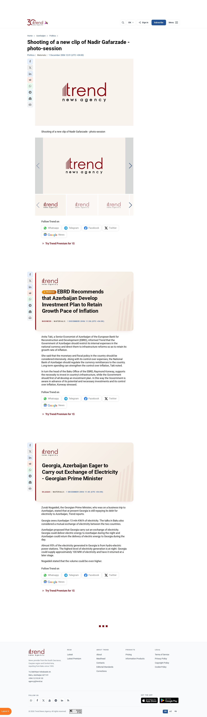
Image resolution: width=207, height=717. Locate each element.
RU (176, 711)
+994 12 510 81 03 (36, 678)
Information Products (135, 658)
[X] (43, 700)
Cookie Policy (160, 667)
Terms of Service (162, 654)
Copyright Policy (162, 663)
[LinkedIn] (62, 700)
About (99, 654)
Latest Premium (74, 658)
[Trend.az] (37, 22)
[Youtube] (49, 700)
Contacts (100, 663)
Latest (70, 654)
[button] (30, 61)
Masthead (100, 658)
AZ (170, 711)
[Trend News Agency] (36, 652)
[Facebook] (37, 700)
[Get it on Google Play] (169, 700)
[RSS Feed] (68, 700)
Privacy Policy (161, 658)
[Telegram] (55, 700)
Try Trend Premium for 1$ (59, 243)
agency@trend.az (35, 681)
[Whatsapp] (31, 700)
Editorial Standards (104, 667)
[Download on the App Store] (149, 700)
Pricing (129, 654)
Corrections (101, 671)
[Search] (123, 22)
